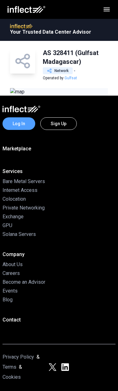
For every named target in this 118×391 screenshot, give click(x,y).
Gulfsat (71, 78)
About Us (13, 264)
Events (10, 291)
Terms (9, 367)
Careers (11, 273)
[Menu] (106, 9)
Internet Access (20, 190)
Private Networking (24, 208)
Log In (19, 123)
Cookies (12, 377)
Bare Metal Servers (24, 181)
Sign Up (58, 123)
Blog (8, 300)
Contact (12, 320)
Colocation (14, 199)
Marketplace (17, 149)
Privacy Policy (18, 357)
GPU (7, 225)
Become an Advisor (24, 282)
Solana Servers (19, 234)
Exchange (13, 217)
